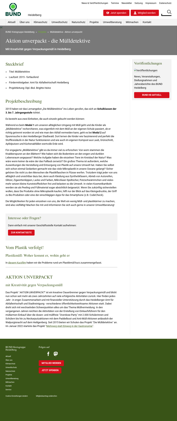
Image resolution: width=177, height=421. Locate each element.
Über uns (24, 22)
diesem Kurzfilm (17, 262)
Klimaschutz (40, 22)
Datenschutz (165, 3)
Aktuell (11, 22)
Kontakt (147, 22)
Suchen (169, 12)
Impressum (150, 3)
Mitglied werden (147, 12)
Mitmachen (132, 22)
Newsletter (127, 3)
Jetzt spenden (118, 12)
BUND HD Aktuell (152, 95)
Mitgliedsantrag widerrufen (46, 396)
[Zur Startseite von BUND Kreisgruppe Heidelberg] (13, 9)
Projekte (94, 22)
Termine (115, 3)
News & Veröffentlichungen (95, 3)
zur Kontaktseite (21, 232)
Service (8, 390)
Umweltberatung (112, 22)
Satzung (139, 3)
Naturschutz (78, 22)
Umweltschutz (59, 22)
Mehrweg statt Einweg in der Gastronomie (69, 326)
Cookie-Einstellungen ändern (17, 396)
